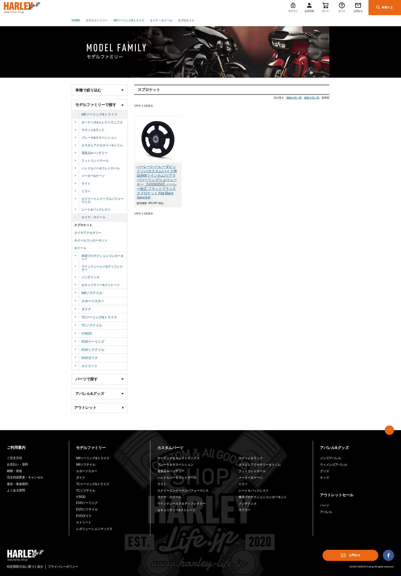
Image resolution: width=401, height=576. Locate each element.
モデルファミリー (97, 20)
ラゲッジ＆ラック (251, 458)
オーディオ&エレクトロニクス (102, 122)
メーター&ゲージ (93, 176)
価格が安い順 (294, 97)
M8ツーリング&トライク (128, 20)
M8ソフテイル (91, 293)
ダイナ (86, 309)
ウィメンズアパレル (333, 464)
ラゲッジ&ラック (93, 130)
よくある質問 (16, 490)
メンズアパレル (330, 458)
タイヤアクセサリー (87, 232)
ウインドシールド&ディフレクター (102, 268)
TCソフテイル (91, 325)
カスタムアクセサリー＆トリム (260, 464)
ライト (86, 183)
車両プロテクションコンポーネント (102, 257)
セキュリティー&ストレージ (100, 285)
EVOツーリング (92, 341)
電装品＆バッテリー (170, 471)
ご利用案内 (16, 447)
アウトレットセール (336, 495)
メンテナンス (90, 277)
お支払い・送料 (17, 464)
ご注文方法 (14, 458)
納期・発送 (14, 471)
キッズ (324, 477)
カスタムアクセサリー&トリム (102, 145)
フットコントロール (95, 160)
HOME (76, 20)
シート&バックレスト (96, 209)
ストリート (89, 366)
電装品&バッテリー (94, 153)
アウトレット (85, 408)
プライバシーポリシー (63, 566)
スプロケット (83, 225)
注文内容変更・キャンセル (25, 477)
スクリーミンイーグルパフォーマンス (102, 200)
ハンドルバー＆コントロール (177, 477)
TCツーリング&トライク (99, 317)
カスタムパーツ (170, 448)
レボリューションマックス (94, 529)
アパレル (326, 512)
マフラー (245, 510)
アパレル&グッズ (334, 448)
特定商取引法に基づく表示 (25, 566)
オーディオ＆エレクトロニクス (178, 458)
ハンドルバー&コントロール (100, 168)
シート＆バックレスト (254, 490)
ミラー (86, 191)
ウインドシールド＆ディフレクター (181, 503)
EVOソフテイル (92, 350)
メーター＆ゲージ (251, 477)
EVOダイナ (89, 358)
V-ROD (86, 333)
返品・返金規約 (17, 484)
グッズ (324, 471)
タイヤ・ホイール (161, 20)
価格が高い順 (311, 97)
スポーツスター (92, 301)
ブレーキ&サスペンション (99, 137)
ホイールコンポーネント (90, 240)
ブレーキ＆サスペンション (175, 464)
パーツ (324, 505)
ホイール (80, 248)
